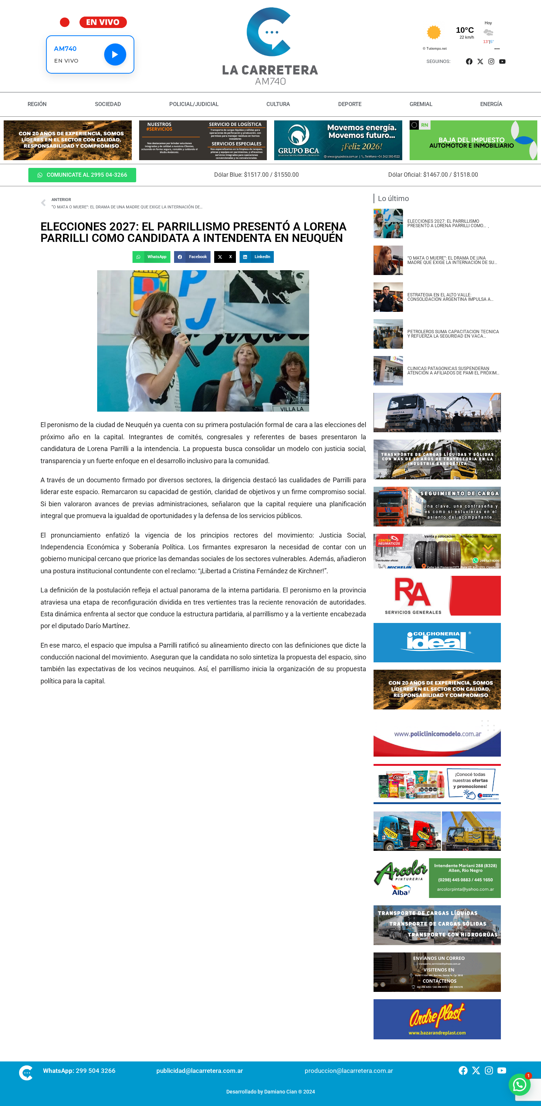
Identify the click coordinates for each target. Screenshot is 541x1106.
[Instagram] (491, 61)
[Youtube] (502, 61)
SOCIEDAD (108, 104)
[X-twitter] (480, 61)
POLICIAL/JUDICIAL (194, 104)
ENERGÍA (491, 104)
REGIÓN (37, 104)
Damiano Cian (280, 1092)
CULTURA (278, 104)
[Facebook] (469, 61)
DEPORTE (349, 104)
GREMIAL (421, 104)
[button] (151, 257)
